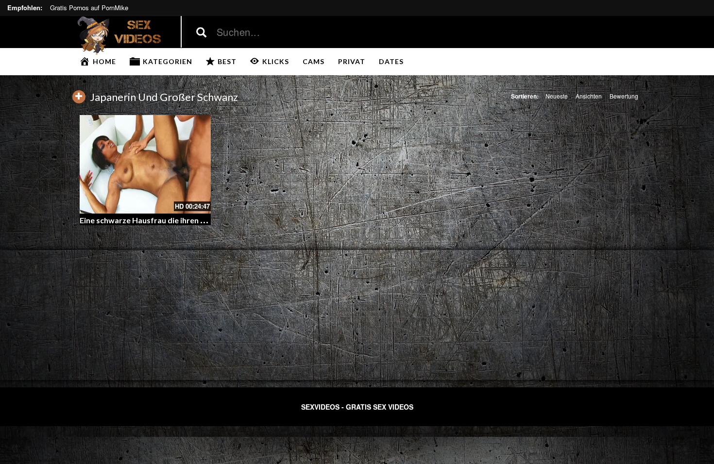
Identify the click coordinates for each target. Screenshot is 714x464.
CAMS (313, 61)
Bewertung (624, 96)
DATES (391, 61)
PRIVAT (351, 61)
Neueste (556, 96)
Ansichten (589, 96)
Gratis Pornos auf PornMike (89, 7)
